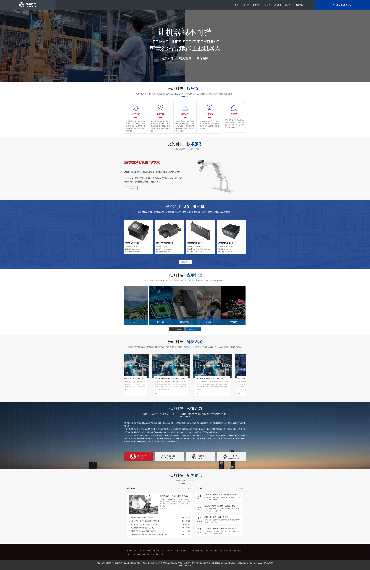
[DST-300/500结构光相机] (169, 230)
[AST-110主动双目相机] (200, 230)
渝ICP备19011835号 (185, 566)
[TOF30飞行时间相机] (138, 230)
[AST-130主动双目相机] (231, 230)
